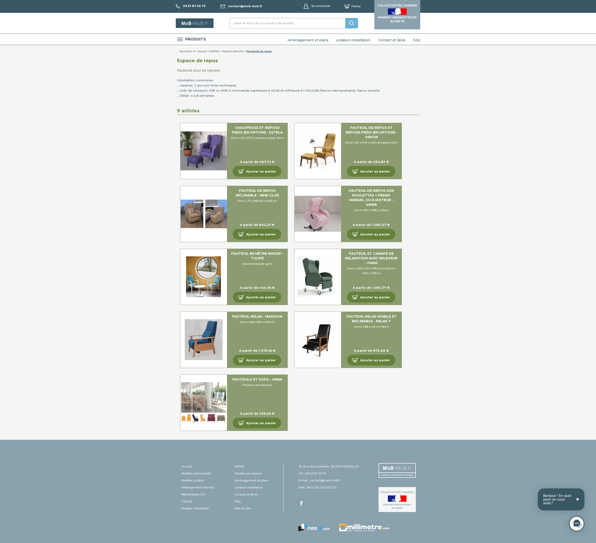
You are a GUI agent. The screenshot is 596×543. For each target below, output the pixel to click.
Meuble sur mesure (248, 473)
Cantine (187, 501)
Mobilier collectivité (195, 508)
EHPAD (214, 51)
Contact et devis (392, 40)
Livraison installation (353, 40)
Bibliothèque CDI (193, 494)
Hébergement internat (197, 487)
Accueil (202, 51)
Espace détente (233, 51)
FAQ (416, 40)
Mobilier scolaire (192, 480)
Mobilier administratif (196, 473)
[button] (257, 171)
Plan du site (242, 508)
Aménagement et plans (308, 40)
